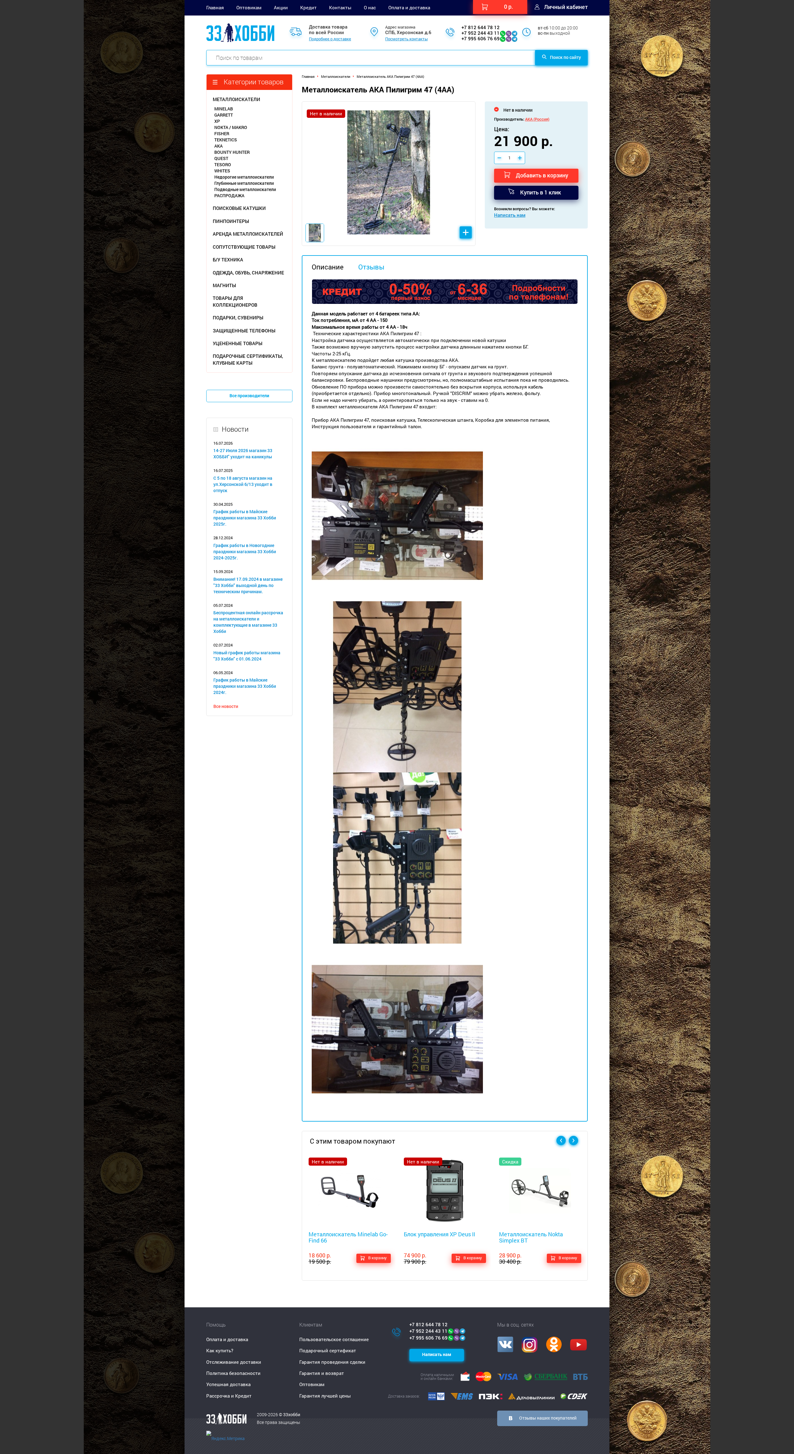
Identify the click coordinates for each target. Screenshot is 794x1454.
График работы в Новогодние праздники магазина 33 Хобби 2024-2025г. (244, 551)
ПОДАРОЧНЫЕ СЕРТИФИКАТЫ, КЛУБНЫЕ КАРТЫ (248, 359)
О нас (370, 7)
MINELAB (223, 109)
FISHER (221, 133)
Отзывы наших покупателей (548, 1418)
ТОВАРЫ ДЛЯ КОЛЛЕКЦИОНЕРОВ (235, 301)
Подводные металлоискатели (245, 189)
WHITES (222, 171)
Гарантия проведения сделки (332, 1362)
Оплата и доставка (409, 7)
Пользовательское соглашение (334, 1339)
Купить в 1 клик (540, 192)
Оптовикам (248, 7)
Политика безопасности (233, 1373)
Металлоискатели (335, 76)
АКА (218, 146)
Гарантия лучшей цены (325, 1396)
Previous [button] (561, 1140)
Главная (215, 7)
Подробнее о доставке (330, 39)
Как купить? (219, 1350)
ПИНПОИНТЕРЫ (231, 221)
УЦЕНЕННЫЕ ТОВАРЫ (237, 343)
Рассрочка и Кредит (229, 1396)
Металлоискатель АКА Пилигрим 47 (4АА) (390, 76)
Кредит (308, 7)
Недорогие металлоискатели (244, 177)
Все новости (225, 706)
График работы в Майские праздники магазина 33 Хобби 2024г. (244, 686)
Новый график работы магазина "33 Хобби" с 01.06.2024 (246, 656)
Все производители (249, 395)
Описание (328, 266)
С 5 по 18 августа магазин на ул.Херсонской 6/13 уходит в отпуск (242, 484)
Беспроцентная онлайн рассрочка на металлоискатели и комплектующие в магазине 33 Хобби (248, 622)
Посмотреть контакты (406, 39)
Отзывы (371, 266)
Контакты (340, 7)
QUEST (221, 158)
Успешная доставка (228, 1384)
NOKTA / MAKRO (230, 127)
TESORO (222, 164)
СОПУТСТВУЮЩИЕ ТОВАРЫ (244, 247)
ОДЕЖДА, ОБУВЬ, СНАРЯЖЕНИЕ (248, 272)
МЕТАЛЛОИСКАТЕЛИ (236, 99)
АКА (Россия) (537, 119)
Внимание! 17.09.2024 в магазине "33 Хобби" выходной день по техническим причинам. (248, 585)
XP (217, 121)
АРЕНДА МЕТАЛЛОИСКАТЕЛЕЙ (248, 234)
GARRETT (223, 115)
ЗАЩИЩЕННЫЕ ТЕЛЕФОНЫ (244, 330)
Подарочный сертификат (327, 1350)
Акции (281, 7)
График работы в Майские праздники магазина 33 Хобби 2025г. (244, 518)
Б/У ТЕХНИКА (228, 259)
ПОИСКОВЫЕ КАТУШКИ (239, 208)
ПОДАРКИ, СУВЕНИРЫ (238, 317)
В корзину (377, 1258)
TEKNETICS (225, 140)
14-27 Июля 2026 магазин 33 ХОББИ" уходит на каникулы (242, 453)
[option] (389, 173)
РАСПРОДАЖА (229, 195)
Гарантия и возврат (321, 1373)
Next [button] (573, 1140)
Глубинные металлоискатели (244, 183)
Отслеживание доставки (233, 1362)
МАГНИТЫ (224, 285)
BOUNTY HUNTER (232, 152)
